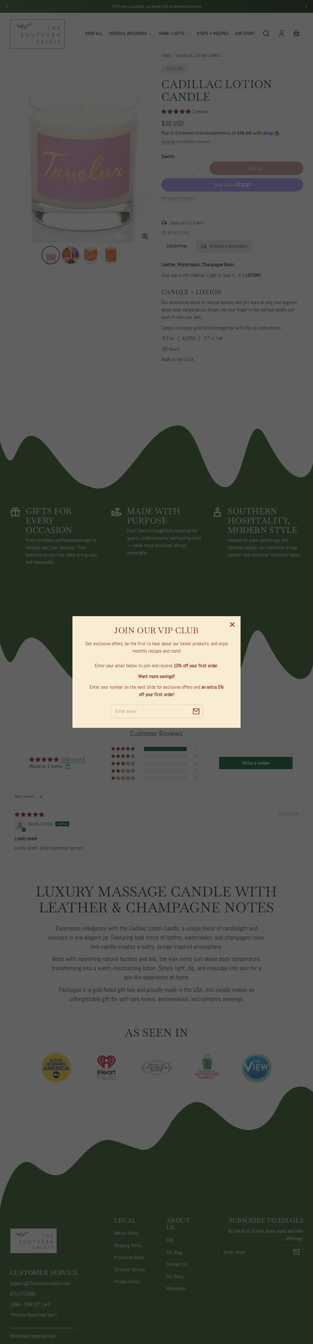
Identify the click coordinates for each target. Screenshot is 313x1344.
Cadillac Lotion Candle (199, 56)
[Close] (232, 624)
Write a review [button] (256, 763)
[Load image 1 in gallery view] (51, 255)
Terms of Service (129, 1269)
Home (166, 56)
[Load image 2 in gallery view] (70, 255)
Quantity (168, 156)
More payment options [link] (178, 198)
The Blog (174, 1252)
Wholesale (175, 1288)
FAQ (170, 1240)
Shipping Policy (128, 1245)
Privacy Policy (126, 1281)
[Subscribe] (296, 1252)
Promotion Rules (129, 1257)
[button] (266, 33)
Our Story (175, 1276)
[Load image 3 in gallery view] (91, 255)
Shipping (167, 141)
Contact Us (176, 1264)
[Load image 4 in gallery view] (110, 255)
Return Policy (126, 1233)
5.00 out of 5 (73, 759)
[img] (29, 814)
